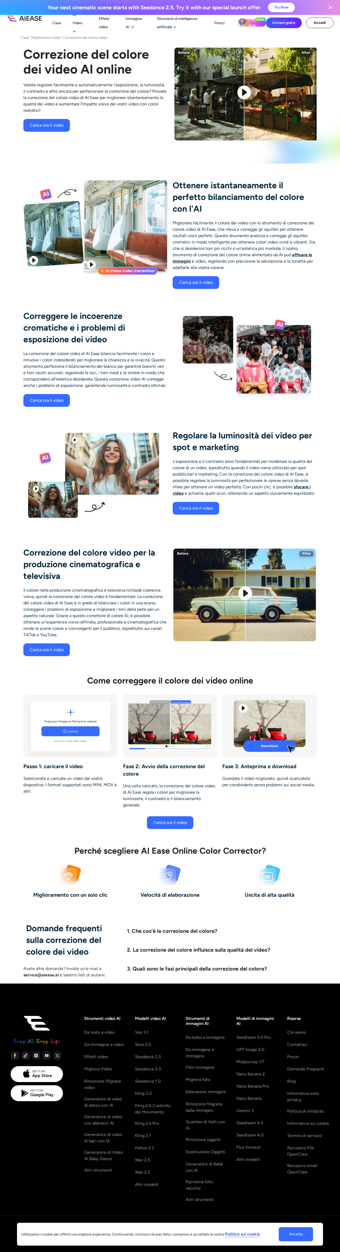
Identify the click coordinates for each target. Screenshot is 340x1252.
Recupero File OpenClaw (300, 1151)
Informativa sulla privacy (302, 1096)
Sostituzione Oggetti (205, 1151)
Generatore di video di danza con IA (103, 1102)
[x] (57, 1055)
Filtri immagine (200, 1067)
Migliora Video (98, 1068)
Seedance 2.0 (148, 1068)
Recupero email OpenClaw (302, 1168)
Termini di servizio (304, 1135)
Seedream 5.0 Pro (253, 1037)
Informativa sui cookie (308, 1123)
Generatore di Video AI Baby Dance (103, 1155)
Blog (291, 1081)
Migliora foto (198, 1079)
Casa (25, 37)
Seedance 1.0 (148, 1081)
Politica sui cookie (242, 1234)
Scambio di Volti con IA (205, 1125)
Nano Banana (248, 1098)
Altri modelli (146, 1184)
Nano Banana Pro (252, 1086)
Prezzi (293, 1056)
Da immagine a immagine (200, 1052)
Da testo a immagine (205, 1037)
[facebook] (15, 1055)
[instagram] (36, 1055)
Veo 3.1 (142, 1032)
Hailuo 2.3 (144, 1147)
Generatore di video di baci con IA (103, 1137)
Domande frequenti (305, 1068)
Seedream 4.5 (249, 1122)
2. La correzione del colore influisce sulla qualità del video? (198, 950)
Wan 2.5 (142, 1160)
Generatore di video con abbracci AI (103, 1120)
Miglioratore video (46, 37)
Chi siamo (296, 1032)
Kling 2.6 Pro (147, 1123)
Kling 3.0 (143, 1093)
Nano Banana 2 (250, 1073)
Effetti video (96, 1056)
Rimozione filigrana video (102, 1084)
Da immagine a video (104, 1044)
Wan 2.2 (142, 1172)
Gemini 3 (245, 1110)
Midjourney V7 (250, 1061)
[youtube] (46, 1055)
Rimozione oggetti (203, 1139)
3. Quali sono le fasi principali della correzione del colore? (197, 968)
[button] (220, 929)
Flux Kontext (248, 1147)
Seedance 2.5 (148, 1056)
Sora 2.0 (143, 1044)
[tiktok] (25, 1055)
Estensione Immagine (206, 1091)
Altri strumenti (98, 1170)
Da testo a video (99, 1032)
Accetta (296, 1234)
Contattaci (297, 1044)
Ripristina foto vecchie (199, 1185)
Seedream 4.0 (250, 1135)
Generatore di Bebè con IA (204, 1167)
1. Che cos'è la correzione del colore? (172, 931)
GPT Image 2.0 (250, 1049)
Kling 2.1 (143, 1135)
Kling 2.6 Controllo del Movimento (153, 1108)
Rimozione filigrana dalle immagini (204, 1107)
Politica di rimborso (305, 1111)
